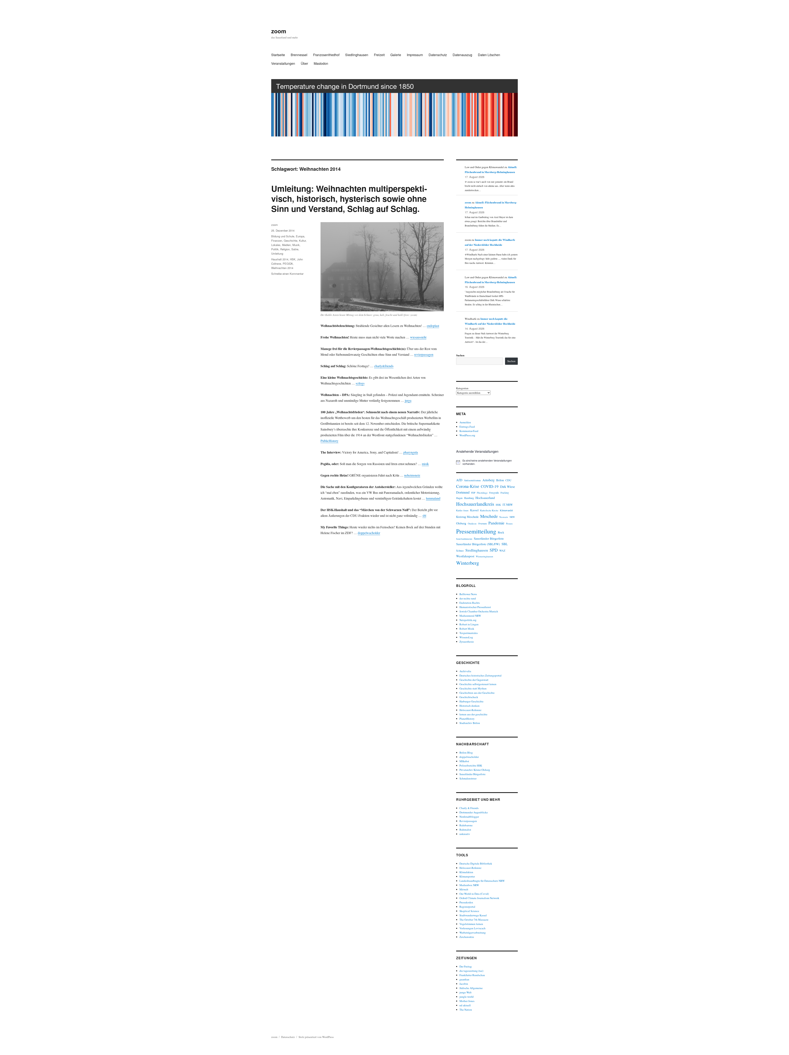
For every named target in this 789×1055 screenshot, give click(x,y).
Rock (501, 532)
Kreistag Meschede (467, 517)
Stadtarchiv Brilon (469, 723)
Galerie (395, 54)
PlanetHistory (467, 718)
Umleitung (277, 253)
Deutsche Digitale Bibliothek (475, 863)
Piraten (509, 523)
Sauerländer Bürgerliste (489, 538)
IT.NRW (508, 505)
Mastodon (321, 63)
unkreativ (464, 834)
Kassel (474, 510)
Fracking (505, 492)
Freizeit (379, 54)
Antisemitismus (472, 480)
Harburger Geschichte (471, 701)
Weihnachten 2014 (282, 268)
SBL (505, 543)
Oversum (482, 523)
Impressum (415, 54)
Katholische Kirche (489, 510)
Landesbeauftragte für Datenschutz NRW (482, 881)
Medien (286, 245)
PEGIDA (288, 263)
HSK (292, 259)
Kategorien (462, 388)
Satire (294, 249)
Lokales (275, 245)
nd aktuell (465, 1005)
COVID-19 (489, 486)
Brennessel (299, 54)
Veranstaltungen (283, 63)
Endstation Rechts (469, 603)
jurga (408, 400)
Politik (275, 249)
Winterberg (467, 562)
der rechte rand (467, 598)
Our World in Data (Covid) (474, 894)
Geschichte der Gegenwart (473, 680)
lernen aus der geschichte (473, 714)
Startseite (278, 54)
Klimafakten (466, 872)
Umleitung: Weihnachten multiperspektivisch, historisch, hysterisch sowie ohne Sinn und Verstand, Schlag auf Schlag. (349, 198)
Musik (296, 245)
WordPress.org (467, 435)
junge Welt (465, 992)
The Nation (465, 1009)
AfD (459, 480)
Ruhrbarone (466, 825)
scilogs (360, 383)
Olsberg (461, 523)
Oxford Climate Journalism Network (479, 898)
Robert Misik (466, 628)
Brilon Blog (466, 752)
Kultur (302, 240)
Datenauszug (462, 54)
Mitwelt (463, 889)
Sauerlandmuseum (464, 538)
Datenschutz (438, 54)
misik (425, 464)
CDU (508, 480)
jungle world (466, 996)
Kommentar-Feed (468, 431)
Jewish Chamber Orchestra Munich (478, 611)
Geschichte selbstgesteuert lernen (477, 684)
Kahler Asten (462, 510)
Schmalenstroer (467, 778)
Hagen (459, 498)
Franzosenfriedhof (326, 54)
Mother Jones (466, 1001)
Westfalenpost (465, 556)
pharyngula (410, 452)
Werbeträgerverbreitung (472, 932)
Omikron (472, 523)
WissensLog (466, 637)
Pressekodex (466, 902)
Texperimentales (468, 633)
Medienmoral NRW (470, 616)
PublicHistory (329, 441)
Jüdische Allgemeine (471, 988)
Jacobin (463, 984)
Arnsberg (488, 480)
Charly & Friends (469, 808)
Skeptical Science (469, 911)
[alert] (487, 462)
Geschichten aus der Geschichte (477, 693)
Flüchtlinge (482, 492)
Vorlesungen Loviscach (472, 928)
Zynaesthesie (466, 641)
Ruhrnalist (465, 829)
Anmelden (465, 422)
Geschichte (290, 240)
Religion (285, 249)
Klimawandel (506, 510)
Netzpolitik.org (467, 620)
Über (304, 63)
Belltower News (468, 594)
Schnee (460, 550)
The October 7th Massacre (473, 919)
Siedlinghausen (356, 54)
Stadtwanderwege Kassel (473, 915)
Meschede (489, 516)
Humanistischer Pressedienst (475, 607)
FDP (473, 492)
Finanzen (276, 240)
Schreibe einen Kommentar (287, 274)
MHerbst (464, 761)
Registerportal (467, 906)
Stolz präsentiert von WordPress (316, 1037)
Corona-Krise (467, 486)
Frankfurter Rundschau (472, 975)
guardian (464, 979)
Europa (300, 236)
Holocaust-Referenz (470, 710)
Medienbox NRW (469, 885)
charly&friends (383, 366)
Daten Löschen (489, 54)
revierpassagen (423, 354)
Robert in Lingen (469, 624)
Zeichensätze (466, 937)
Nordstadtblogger (469, 816)
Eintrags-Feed (467, 426)
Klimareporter (467, 876)
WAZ (502, 550)
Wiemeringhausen (484, 556)
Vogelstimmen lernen (471, 924)
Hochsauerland (485, 497)
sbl (424, 515)
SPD (494, 550)
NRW (512, 516)
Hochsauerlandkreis (475, 504)
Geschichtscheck (468, 697)
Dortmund (462, 492)
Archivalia (465, 671)
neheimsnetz (412, 475)
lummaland (433, 498)
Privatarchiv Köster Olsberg (474, 770)
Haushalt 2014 (279, 259)
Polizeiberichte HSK (470, 765)
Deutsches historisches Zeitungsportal (480, 675)
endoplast (433, 325)
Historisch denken (469, 706)
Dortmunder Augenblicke (473, 812)
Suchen (460, 355)
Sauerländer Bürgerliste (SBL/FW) (478, 544)
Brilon (500, 480)
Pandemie (496, 523)
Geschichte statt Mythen (473, 688)
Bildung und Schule (282, 236)
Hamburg (469, 498)
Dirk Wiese (507, 486)
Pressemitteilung (476, 531)
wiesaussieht (418, 337)
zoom (278, 31)
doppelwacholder (369, 533)
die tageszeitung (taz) (471, 971)
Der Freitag (465, 966)
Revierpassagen (468, 821)
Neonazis (503, 516)
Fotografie (494, 492)
